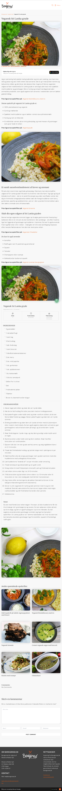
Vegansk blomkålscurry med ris (34, 99)
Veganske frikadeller (30, 232)
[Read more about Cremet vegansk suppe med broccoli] (46, 632)
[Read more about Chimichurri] (46, 662)
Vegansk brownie (29, 208)
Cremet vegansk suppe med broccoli (44, 645)
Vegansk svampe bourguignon (33, 262)
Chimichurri (36, 675)
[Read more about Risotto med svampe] (16, 662)
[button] (52, 5)
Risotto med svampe (9, 675)
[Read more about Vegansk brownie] (16, 632)
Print (56, 301)
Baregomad (4, 14)
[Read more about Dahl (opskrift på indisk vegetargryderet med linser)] (16, 600)
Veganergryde (28, 128)
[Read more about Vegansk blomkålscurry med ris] (46, 600)
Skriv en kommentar (15, 66)
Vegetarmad (10, 14)
